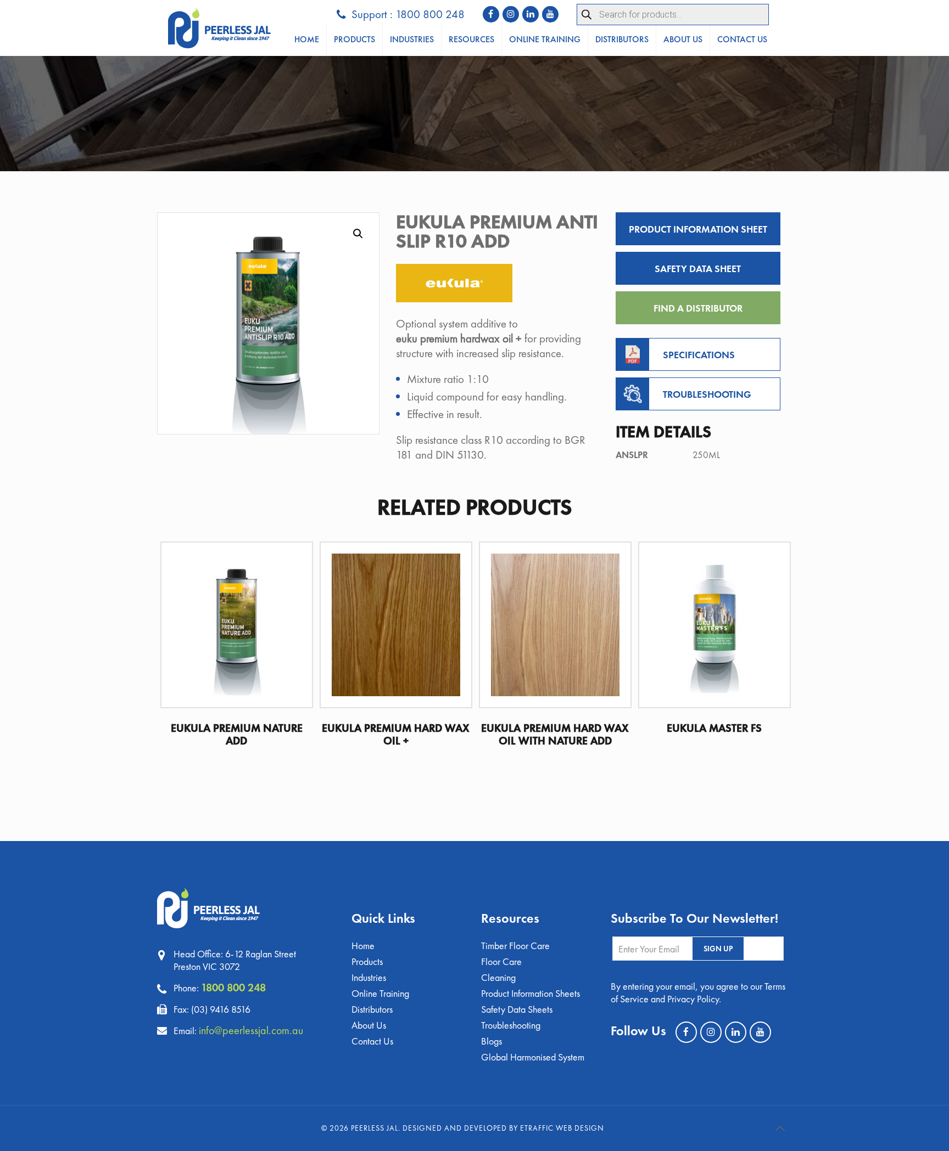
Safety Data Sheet (698, 268)
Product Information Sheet (698, 229)
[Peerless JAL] (219, 28)
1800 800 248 (233, 987)
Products (367, 961)
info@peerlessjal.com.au (251, 1030)
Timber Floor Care (515, 945)
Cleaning (498, 977)
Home (363, 945)
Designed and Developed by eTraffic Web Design (503, 1128)
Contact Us (372, 1041)
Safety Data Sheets (516, 1009)
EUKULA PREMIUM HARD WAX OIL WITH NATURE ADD (555, 734)
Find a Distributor (698, 308)
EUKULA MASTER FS (714, 728)
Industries (368, 977)
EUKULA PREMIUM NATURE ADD (237, 734)
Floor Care (501, 961)
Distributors (372, 1009)
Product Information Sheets (530, 993)
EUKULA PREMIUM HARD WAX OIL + (396, 734)
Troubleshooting (510, 1025)
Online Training (380, 993)
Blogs (491, 1041)
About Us (368, 1025)
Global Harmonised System (532, 1057)
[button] (358, 234)
